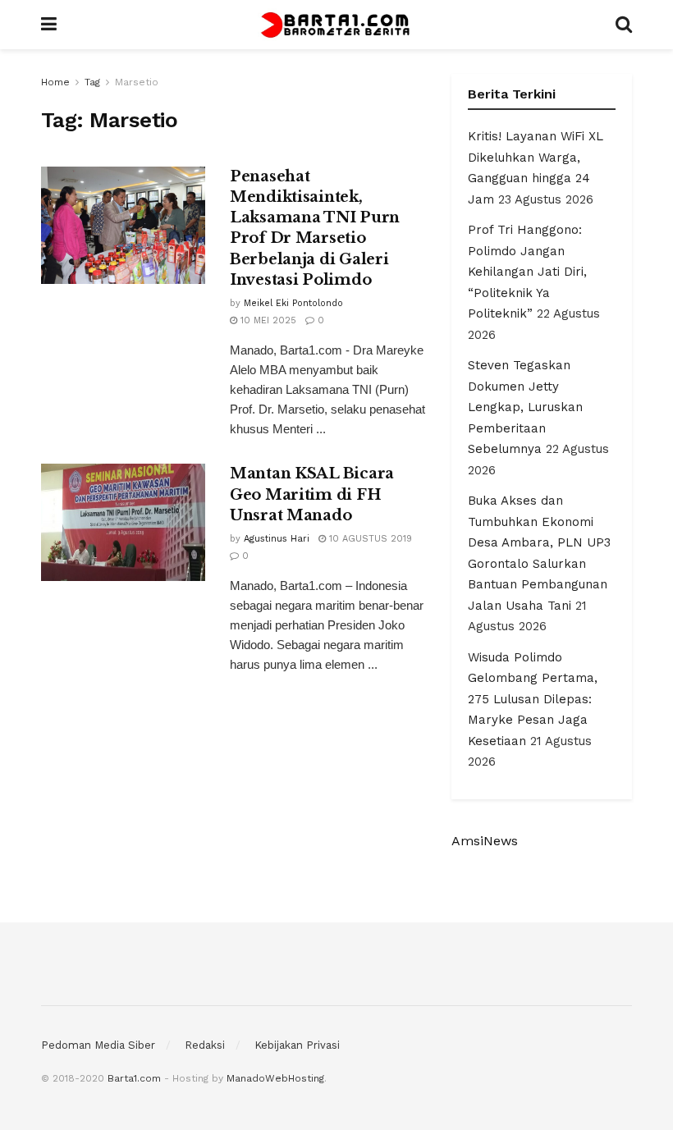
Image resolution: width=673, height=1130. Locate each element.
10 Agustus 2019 (369, 538)
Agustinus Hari (276, 538)
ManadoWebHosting (275, 1078)
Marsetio (136, 82)
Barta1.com (134, 1078)
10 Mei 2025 (266, 320)
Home (55, 82)
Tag (92, 82)
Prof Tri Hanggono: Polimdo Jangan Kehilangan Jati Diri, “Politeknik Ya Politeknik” (527, 271)
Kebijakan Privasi (297, 1045)
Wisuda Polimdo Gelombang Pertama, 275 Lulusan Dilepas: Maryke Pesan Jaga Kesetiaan (532, 699)
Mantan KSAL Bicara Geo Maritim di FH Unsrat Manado (312, 494)
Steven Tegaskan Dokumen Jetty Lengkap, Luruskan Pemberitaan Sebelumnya (525, 407)
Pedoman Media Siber (98, 1045)
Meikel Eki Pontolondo (293, 303)
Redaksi (205, 1045)
